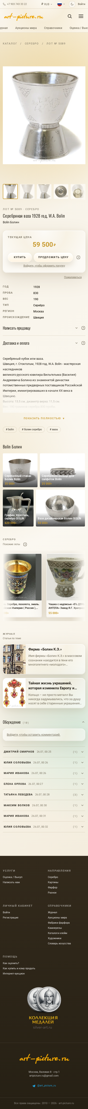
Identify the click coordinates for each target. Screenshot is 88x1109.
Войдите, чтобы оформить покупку (44, 265)
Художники (54, 938)
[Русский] (61, 4)
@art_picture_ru (46, 1085)
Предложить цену (53, 257)
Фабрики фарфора (59, 922)
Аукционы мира (26, 28)
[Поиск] (69, 16)
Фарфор (52, 887)
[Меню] (81, 16)
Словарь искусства (59, 943)
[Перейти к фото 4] (61, 191)
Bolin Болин (11, 222)
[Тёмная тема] (72, 4)
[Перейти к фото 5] (77, 191)
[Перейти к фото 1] (10, 191)
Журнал (52, 912)
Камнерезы (55, 927)
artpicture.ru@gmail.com (44, 1075)
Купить (20, 257)
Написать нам (11, 882)
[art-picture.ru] (23, 16)
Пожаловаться (73, 277)
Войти (81, 4)
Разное (52, 892)
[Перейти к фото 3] (44, 191)
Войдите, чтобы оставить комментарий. (33, 734)
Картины (53, 882)
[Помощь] (78, 257)
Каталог (10, 43)
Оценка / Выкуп (12, 877)
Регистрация (10, 917)
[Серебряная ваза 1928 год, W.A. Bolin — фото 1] (44, 115)
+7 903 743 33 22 (17, 4)
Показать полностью (44, 418)
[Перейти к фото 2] (27, 191)
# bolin (10, 429)
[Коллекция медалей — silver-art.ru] (44, 1007)
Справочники (53, 28)
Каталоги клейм (57, 933)
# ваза (54, 429)
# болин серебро (32, 429)
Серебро (32, 43)
